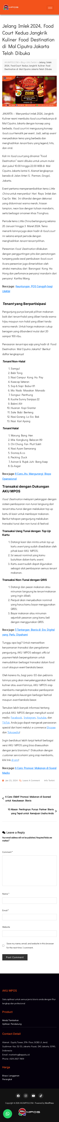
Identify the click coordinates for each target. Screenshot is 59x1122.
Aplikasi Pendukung (11, 1023)
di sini (14, 760)
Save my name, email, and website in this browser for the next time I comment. (30, 945)
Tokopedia (13, 732)
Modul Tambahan (10, 1020)
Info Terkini (49, 780)
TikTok (6, 722)
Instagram (30, 717)
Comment (7, 851)
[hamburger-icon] (50, 8)
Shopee (51, 727)
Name (5, 893)
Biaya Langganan (10, 1075)
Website (6, 926)
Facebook (16, 717)
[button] (7, 1113)
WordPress (49, 1103)
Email (5, 910)
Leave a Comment (31, 780)
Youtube (41, 717)
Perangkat (7, 1079)
